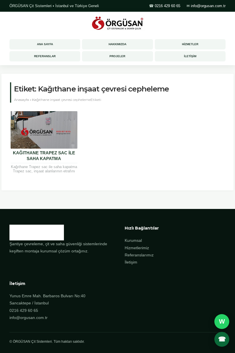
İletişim (131, 262)
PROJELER (117, 56)
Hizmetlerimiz (137, 248)
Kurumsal (133, 240)
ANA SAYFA (45, 44)
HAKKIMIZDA (117, 44)
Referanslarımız (139, 255)
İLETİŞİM (190, 56)
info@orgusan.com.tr (208, 6)
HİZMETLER (190, 44)
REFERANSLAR (45, 56)
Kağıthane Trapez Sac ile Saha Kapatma (44, 155)
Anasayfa (21, 99)
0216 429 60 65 (167, 6)
